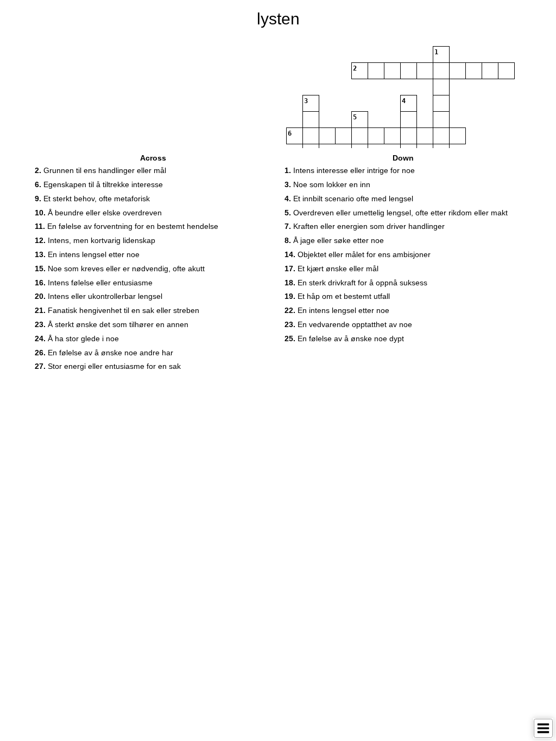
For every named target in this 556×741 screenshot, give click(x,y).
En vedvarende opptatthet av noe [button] (348, 324)
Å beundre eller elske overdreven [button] (98, 212)
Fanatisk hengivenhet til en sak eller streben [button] (117, 310)
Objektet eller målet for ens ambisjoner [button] (358, 254)
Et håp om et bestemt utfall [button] (337, 296)
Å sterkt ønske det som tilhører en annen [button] (111, 324)
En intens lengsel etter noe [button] (87, 254)
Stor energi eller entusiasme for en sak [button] (108, 366)
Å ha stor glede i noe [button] (77, 338)
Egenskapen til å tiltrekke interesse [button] (99, 184)
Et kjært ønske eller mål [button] (331, 268)
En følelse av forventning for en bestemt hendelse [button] (126, 226)
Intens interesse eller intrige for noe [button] (350, 170)
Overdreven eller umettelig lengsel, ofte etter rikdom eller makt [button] (396, 212)
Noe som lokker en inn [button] (327, 184)
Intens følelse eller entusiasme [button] (94, 282)
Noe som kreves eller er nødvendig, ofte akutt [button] (120, 268)
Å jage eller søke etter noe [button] (334, 240)
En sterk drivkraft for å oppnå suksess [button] (356, 282)
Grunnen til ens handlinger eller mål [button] (100, 170)
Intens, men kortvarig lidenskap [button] (95, 240)
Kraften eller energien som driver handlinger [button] (365, 226)
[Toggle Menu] (543, 728)
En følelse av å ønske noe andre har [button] (104, 352)
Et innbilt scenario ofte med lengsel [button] (349, 198)
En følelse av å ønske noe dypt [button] (344, 338)
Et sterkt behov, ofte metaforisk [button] (92, 198)
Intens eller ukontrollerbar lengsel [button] (98, 296)
